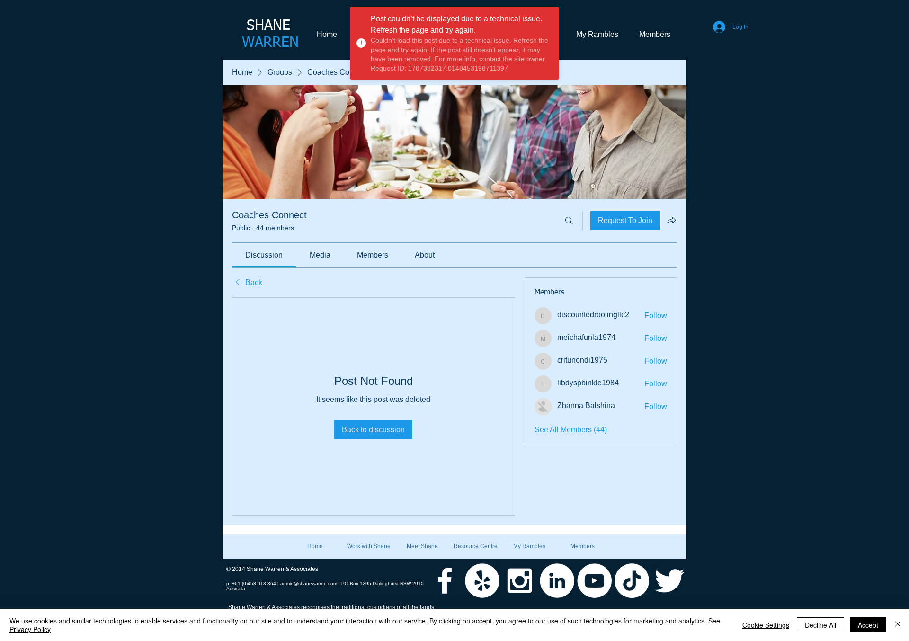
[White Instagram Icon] (519, 580)
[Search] (569, 220)
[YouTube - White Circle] (594, 580)
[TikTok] (632, 580)
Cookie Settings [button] (765, 625)
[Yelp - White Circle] (482, 580)
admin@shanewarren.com (308, 583)
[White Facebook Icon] (445, 580)
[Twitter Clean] (669, 580)
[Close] (897, 624)
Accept (868, 625)
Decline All (820, 625)
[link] (264, 255)
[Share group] (671, 220)
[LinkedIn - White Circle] (557, 580)
